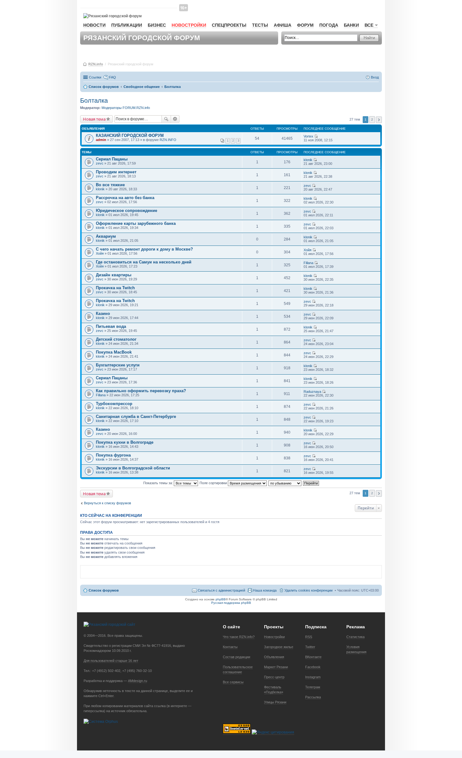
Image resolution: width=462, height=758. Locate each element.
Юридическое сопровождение (126, 210)
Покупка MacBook (114, 352)
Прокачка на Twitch (115, 287)
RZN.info (95, 64)
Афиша (282, 25)
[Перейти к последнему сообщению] (316, 136)
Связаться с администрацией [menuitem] (221, 590)
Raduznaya (312, 391)
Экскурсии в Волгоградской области (133, 468)
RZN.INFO (168, 140)
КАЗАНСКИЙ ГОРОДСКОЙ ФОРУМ (130, 135)
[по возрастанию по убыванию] (285, 483)
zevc (99, 163)
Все (369, 25)
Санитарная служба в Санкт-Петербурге (136, 416)
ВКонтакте (313, 657)
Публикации (126, 25)
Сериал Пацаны (112, 159)
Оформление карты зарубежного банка (136, 223)
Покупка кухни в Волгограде (124, 442)
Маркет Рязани (276, 667)
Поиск (166, 119)
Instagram (313, 677)
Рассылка (313, 697)
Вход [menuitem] (375, 77)
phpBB (221, 599)
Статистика (355, 637)
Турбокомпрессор (114, 403)
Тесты (260, 25)
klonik (308, 160)
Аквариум (106, 236)
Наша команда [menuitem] (265, 590)
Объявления (274, 657)
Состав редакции (236, 657)
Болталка (94, 100)
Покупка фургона (113, 455)
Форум (305, 25)
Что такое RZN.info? (239, 637)
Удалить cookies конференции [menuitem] (308, 590)
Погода (328, 25)
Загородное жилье (278, 647)
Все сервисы (233, 682)
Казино (103, 313)
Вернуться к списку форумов (107, 503)
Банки (351, 25)
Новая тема (94, 119)
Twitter (310, 647)
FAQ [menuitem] (112, 77)
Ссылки (95, 77)
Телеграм (312, 687)
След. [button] (379, 119)
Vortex (308, 136)
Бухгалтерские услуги (118, 365)
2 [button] (372, 119)
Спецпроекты (229, 25)
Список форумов (104, 590)
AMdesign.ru (137, 681)
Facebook (313, 667)
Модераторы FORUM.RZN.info (126, 108)
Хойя (100, 253)
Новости (94, 25)
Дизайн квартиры (113, 275)
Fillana (308, 263)
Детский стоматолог (116, 339)
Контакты (230, 647)
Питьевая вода (111, 326)
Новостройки (189, 25)
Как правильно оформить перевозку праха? (141, 390)
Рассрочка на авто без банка (125, 197)
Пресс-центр (274, 677)
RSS (308, 637)
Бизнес (157, 25)
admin (101, 140)
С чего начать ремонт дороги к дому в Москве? (144, 249)
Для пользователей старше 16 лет (111, 661)
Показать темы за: (158, 483)
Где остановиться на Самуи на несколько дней (143, 262)
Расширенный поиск (175, 119)
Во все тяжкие (110, 184)
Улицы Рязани (275, 702)
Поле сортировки (214, 483)
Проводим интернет (116, 172)
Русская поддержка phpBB (231, 602)
